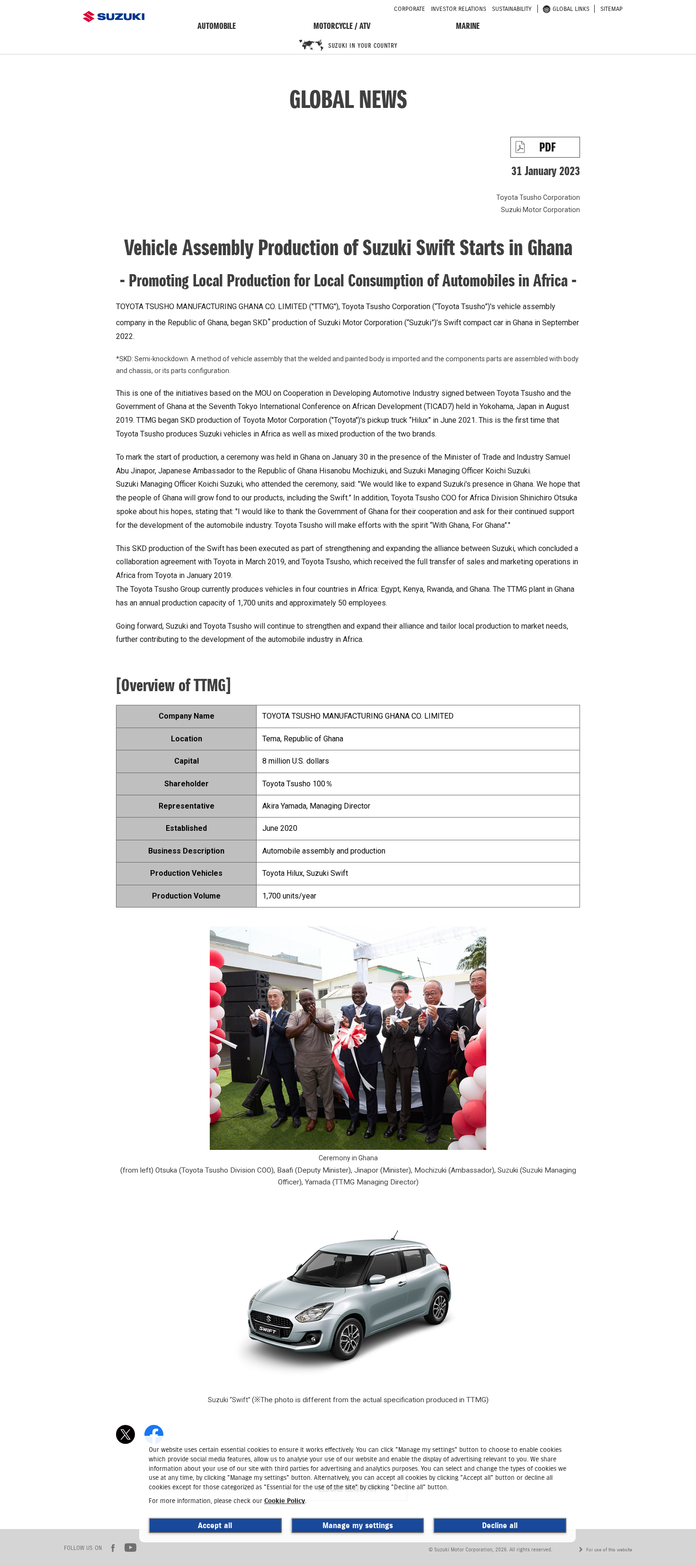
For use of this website (609, 1550)
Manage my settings (357, 1525)
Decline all (500, 1525)
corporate (409, 9)
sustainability (512, 9)
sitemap (611, 9)
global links (571, 9)
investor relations (458, 9)
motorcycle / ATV (342, 25)
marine (468, 25)
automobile (216, 25)
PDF (547, 147)
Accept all (215, 1525)
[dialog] (357, 1489)
